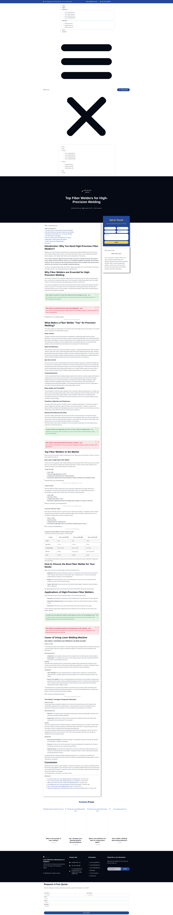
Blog (63, 30)
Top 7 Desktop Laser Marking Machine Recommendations (75, 840)
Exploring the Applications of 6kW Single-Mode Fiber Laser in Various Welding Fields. (68, 788)
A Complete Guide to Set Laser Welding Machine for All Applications (64, 779)
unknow (87, 192)
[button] (86, 89)
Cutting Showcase (69, 23)
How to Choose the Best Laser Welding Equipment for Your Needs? (64, 780)
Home (63, 5)
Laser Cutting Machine (70, 12)
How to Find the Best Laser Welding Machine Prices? (60, 786)
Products (64, 9)
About (63, 7)
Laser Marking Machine (70, 16)
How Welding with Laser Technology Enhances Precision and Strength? (64, 784)
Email (45, 896)
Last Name (89, 893)
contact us (64, 769)
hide (55, 228)
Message (46, 904)
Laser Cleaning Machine (70, 17)
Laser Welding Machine (70, 14)
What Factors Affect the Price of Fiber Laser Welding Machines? (63, 782)
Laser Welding (87, 190)
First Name (46, 893)
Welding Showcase (69, 25)
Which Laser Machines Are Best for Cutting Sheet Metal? (97, 840)
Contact (64, 31)
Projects (64, 20)
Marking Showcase (69, 27)
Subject (46, 900)
